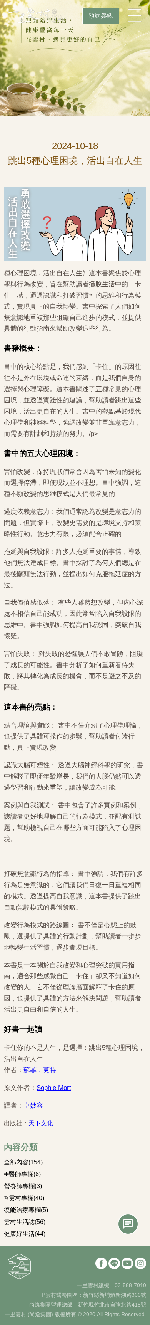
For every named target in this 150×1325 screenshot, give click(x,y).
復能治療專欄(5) (26, 1210)
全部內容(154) (23, 1162)
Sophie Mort (54, 1087)
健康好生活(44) (24, 1234)
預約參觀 (100, 15)
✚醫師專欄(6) (22, 1174)
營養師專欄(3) (23, 1186)
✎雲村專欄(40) (24, 1198)
